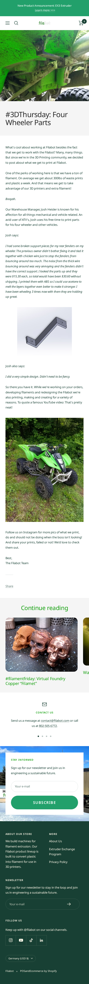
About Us (55, 841)
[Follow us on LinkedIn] (41, 940)
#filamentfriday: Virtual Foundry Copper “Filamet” (35, 681)
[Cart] (81, 23)
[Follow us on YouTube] (21, 940)
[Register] (69, 904)
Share (9, 586)
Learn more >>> (45, 10)
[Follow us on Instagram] (10, 940)
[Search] (16, 23)
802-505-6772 (48, 726)
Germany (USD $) (18, 958)
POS (22, 971)
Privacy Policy (58, 862)
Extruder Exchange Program (62, 851)
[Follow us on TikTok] (31, 940)
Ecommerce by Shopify (43, 971)
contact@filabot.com (55, 720)
